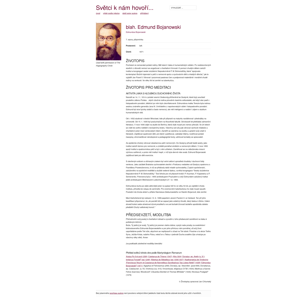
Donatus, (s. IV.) (193, 256)
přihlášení (144, 13)
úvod (98, 13)
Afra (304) (177, 256)
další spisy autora (129, 13)
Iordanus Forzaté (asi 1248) (138, 259)
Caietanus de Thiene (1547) (160, 256)
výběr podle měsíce (111, 13)
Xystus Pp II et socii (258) (136, 256)
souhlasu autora (116, 293)
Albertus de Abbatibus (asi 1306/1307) (167, 259)
